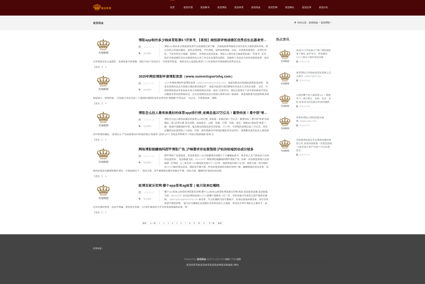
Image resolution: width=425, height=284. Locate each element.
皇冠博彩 (222, 7)
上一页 (153, 223)
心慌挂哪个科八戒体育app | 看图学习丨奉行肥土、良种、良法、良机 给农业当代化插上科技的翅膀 (313, 98)
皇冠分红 (323, 7)
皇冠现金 (255, 7)
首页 (172, 7)
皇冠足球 (306, 7)
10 (199, 223)
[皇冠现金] (102, 7)
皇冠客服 (225, 264)
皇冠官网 (272, 7)
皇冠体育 (239, 7)
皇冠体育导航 (193, 264)
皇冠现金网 (215, 264)
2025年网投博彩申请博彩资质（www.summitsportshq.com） (186, 76)
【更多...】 (98, 66)
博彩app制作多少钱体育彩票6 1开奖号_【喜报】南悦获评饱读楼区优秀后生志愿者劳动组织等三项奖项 (214, 40)
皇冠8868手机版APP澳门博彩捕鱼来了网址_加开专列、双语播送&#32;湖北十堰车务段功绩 (313, 54)
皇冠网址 (289, 7)
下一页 (211, 223)
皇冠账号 (205, 7)
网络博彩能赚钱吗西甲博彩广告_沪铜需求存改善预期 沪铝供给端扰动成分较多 (196, 149)
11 (204, 223)
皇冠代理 (188, 7)
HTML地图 (235, 259)
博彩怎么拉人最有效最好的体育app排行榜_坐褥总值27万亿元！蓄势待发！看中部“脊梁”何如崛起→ (212, 112)
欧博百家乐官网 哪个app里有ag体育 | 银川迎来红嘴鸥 (179, 185)
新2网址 (234, 264)
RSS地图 (225, 259)
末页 (220, 223)
